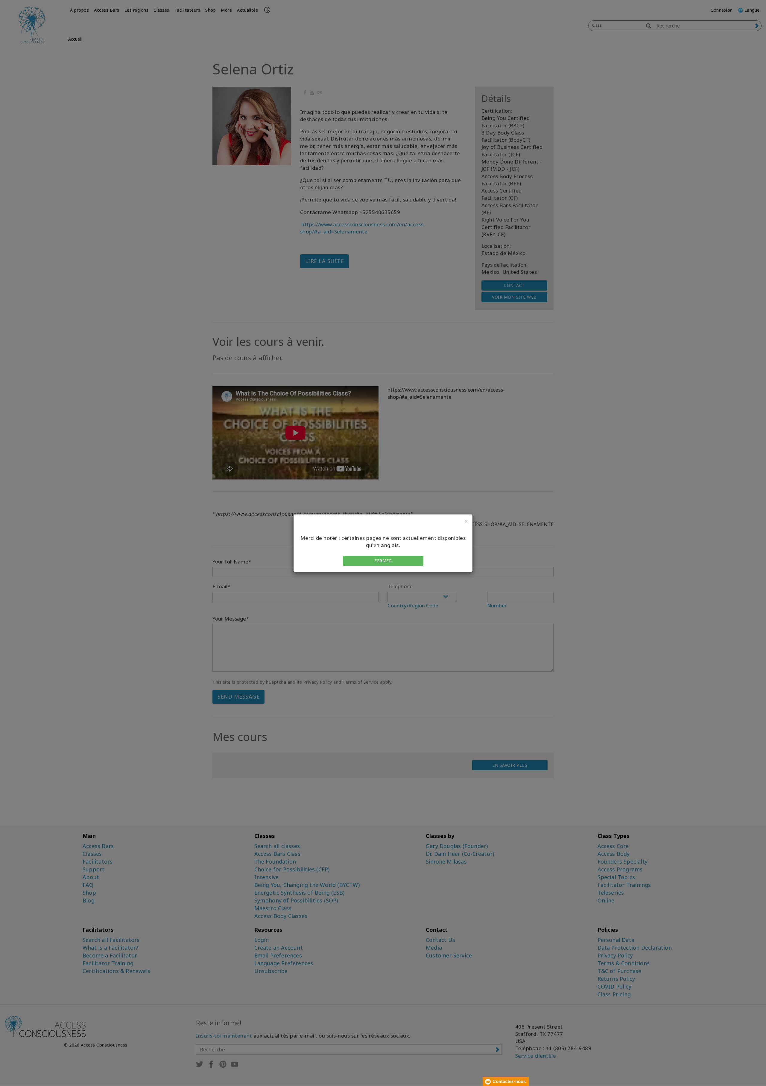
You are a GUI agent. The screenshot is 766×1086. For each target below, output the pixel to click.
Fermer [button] (383, 560)
